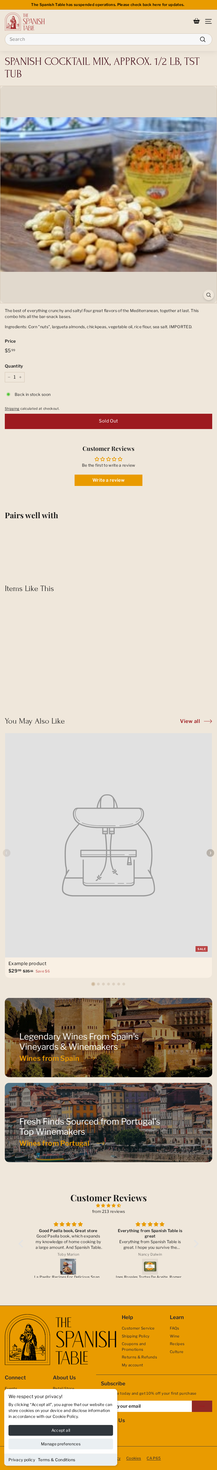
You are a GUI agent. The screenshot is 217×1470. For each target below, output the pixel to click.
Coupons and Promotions (134, 1346)
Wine (174, 1336)
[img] (108, 1205)
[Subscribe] (202, 1406)
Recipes (177, 1343)
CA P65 (154, 1458)
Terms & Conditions (56, 1459)
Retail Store (63, 1388)
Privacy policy (21, 1459)
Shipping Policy (135, 1336)
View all (190, 721)
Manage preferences (61, 1443)
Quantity (14, 366)
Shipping (12, 409)
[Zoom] (208, 295)
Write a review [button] (108, 480)
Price (10, 341)
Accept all (60, 1430)
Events (11, 1388)
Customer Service (138, 1328)
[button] (93, 984)
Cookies (133, 1458)
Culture (176, 1351)
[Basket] (196, 21)
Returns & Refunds (139, 1357)
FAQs (174, 1328)
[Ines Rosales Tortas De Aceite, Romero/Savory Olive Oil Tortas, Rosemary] (150, 1267)
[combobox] (108, 39)
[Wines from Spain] (108, 1037)
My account (132, 1365)
